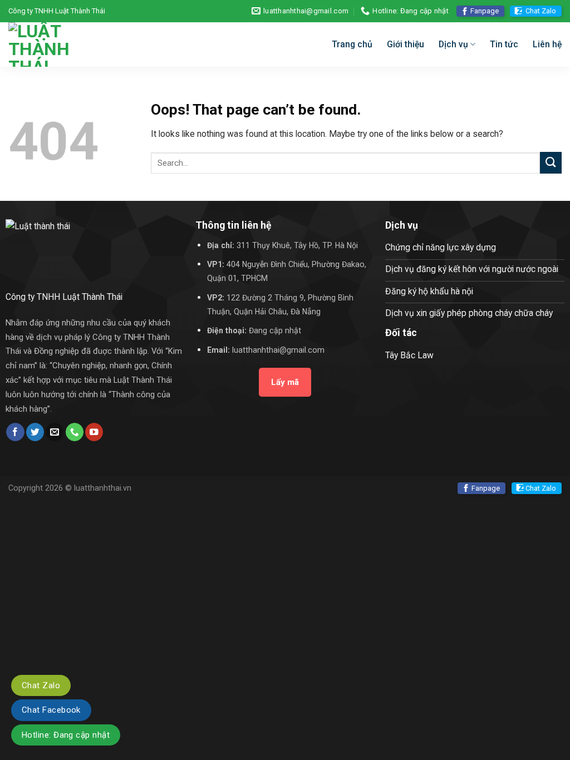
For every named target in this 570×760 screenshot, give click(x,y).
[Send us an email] (54, 432)
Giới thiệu (405, 44)
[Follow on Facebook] (15, 432)
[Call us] (74, 432)
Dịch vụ (453, 44)
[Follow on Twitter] (35, 432)
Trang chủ (352, 44)
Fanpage (484, 11)
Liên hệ (547, 44)
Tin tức (504, 44)
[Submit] (551, 163)
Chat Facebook (51, 710)
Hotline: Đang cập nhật (66, 735)
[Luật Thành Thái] (81, 44)
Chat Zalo (540, 11)
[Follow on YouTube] (94, 432)
